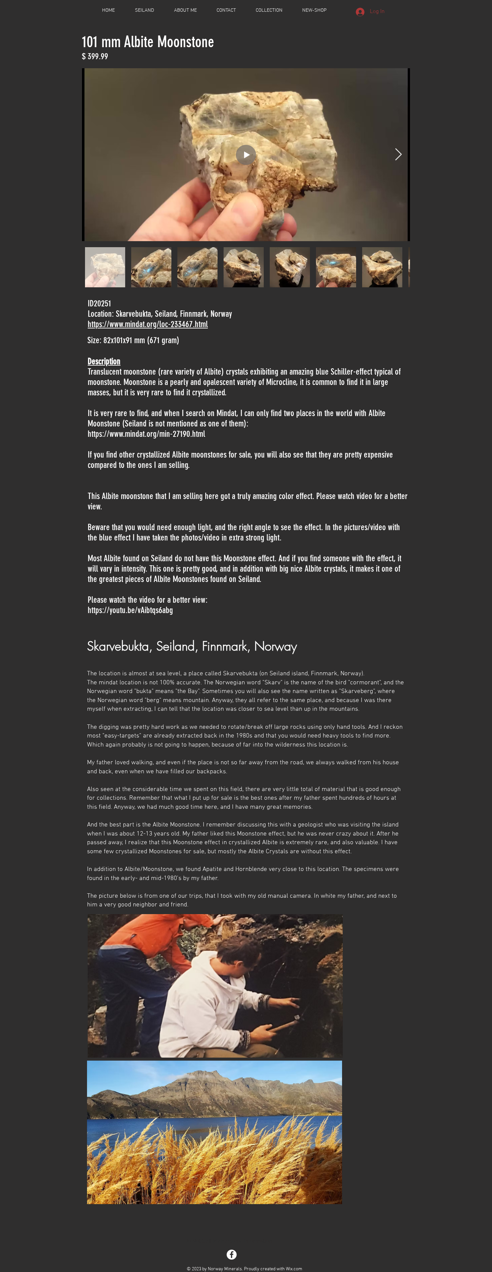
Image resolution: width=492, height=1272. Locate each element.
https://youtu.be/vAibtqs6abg (130, 610)
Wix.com (294, 1269)
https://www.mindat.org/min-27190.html (146, 434)
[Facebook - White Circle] (232, 1255)
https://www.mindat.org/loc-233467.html (148, 324)
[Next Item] (398, 154)
